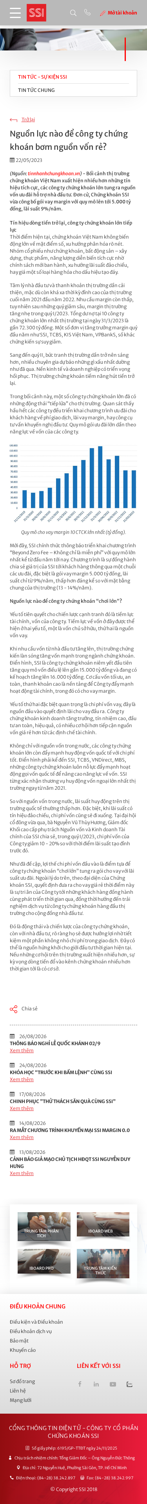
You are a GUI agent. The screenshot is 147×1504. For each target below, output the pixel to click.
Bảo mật (19, 1341)
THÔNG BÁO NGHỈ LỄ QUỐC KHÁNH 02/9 (55, 1043)
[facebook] (80, 1385)
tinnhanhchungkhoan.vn (54, 173)
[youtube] (113, 1385)
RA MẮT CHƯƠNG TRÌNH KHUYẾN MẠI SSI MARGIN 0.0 (70, 1130)
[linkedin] (96, 1385)
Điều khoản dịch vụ (31, 1331)
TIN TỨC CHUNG (36, 90)
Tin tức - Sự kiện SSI (42, 77)
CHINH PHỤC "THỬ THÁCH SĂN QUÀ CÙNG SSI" (63, 1101)
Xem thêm (22, 1050)
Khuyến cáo (23, 1350)
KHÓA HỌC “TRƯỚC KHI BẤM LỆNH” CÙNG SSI (61, 1072)
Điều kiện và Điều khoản (36, 1322)
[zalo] (129, 1385)
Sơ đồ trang (22, 1381)
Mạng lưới (20, 1400)
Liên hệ (18, 1391)
